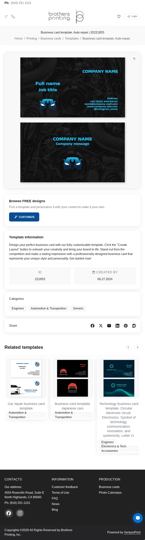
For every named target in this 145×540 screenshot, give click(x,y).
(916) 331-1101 (21, 3)
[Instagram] (20, 513)
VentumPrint (132, 532)
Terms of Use (60, 492)
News (55, 504)
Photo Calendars (110, 492)
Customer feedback (65, 487)
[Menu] (6, 16)
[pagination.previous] (128, 347)
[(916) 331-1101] (13, 16)
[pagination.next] (137, 347)
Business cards (109, 487)
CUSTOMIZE (27, 216)
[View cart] (119, 16)
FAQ (55, 498)
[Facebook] (9, 513)
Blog (55, 509)
